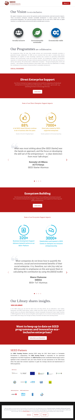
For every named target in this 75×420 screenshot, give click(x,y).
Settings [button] (29, 414)
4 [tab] (40, 181)
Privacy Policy (26, 411)
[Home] (13, 3)
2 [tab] (36, 181)
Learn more (37, 91)
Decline (36, 414)
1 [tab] (34, 181)
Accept (45, 414)
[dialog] (37, 411)
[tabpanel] (37, 160)
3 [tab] (38, 181)
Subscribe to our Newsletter (37, 338)
